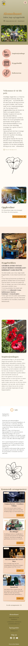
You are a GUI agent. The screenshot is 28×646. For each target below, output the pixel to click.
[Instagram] (14, 638)
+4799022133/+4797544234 (14, 621)
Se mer (19, 515)
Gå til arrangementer (18, 216)
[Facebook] (11, 638)
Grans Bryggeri (14, 294)
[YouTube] (17, 638)
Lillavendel (13, 290)
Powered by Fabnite (14, 644)
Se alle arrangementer (13, 605)
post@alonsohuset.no (14, 623)
